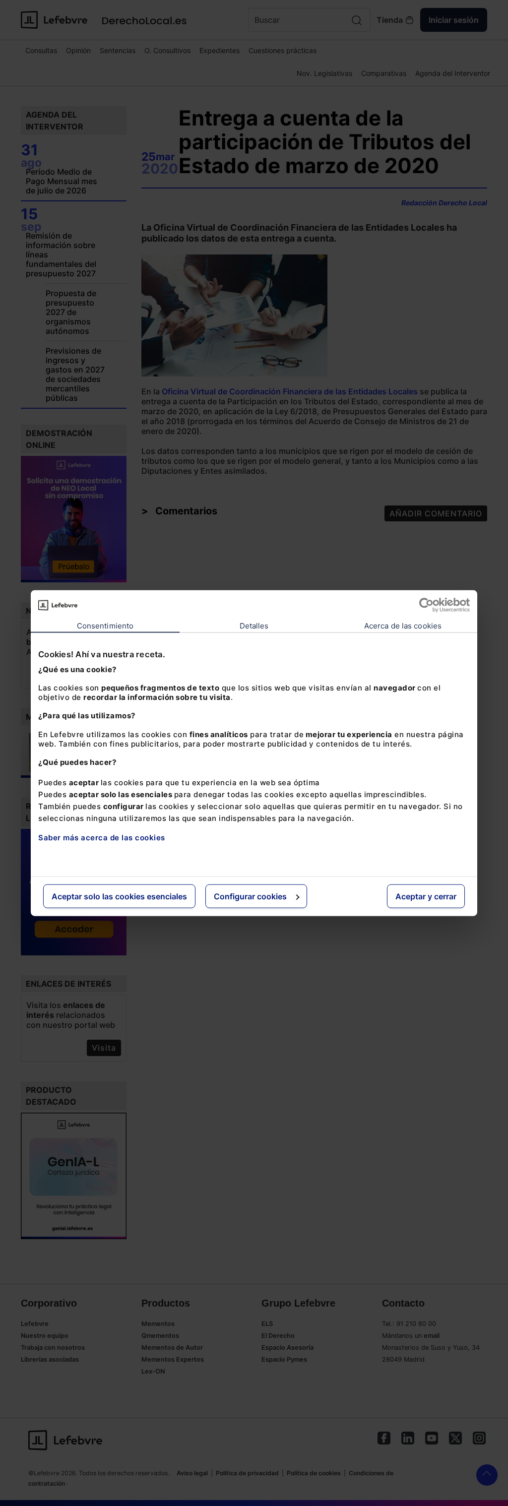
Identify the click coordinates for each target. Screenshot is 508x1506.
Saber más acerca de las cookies (101, 837)
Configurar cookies (250, 896)
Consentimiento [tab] (105, 625)
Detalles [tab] (254, 625)
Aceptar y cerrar (425, 896)
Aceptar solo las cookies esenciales (119, 896)
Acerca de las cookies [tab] (403, 625)
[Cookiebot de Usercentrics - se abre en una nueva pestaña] (426, 605)
